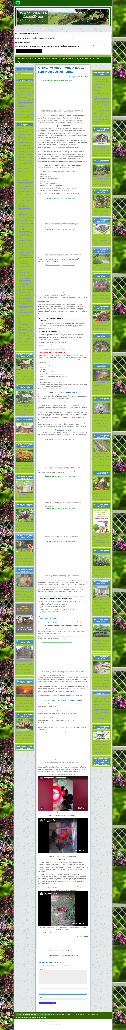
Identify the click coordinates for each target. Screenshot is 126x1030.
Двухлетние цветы (22, 324)
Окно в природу (22, 180)
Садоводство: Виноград (24, 273)
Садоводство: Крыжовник (25, 283)
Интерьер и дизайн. (98, 599)
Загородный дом (22, 146)
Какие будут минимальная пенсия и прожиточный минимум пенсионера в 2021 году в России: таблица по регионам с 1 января (101, 715)
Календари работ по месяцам (25, 175)
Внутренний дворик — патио (25, 188)
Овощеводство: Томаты (24, 249)
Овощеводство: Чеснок (24, 251)
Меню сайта (21, 203)
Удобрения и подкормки (24, 301)
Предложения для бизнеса (24, 208)
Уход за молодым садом (25, 266)
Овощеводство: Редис (24, 243)
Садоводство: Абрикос (24, 270)
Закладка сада (23, 264)
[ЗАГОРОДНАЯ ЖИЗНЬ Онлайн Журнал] (25, 2)
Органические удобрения (25, 303)
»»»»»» (85, 161)
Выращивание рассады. (102, 567)
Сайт (40, 997)
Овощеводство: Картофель (25, 235)
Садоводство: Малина (24, 284)
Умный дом (20, 309)
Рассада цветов (22, 329)
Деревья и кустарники (23, 194)
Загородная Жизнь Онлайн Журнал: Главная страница (35, 59)
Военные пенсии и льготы (25, 344)
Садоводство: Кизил (24, 278)
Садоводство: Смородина (25, 292)
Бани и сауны (21, 128)
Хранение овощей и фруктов (26, 257)
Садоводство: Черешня (24, 295)
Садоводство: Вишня (24, 275)
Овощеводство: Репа (24, 246)
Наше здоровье (21, 205)
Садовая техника (22, 260)
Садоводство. (99, 293)
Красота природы (68, 59)
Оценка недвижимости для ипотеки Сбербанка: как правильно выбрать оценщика (102, 112)
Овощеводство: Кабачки (25, 232)
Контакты (44, 62)
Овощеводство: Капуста (24, 234)
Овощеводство (22, 214)
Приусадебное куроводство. (23, 732)
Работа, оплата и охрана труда (25, 345)
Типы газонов (21, 137)
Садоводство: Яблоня (24, 296)
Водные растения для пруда (25, 191)
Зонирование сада (22, 195)
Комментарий (42, 969)
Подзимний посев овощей (25, 252)
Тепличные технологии (25, 255)
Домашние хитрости (23, 145)
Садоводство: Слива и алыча (26, 289)
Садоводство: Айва (23, 272)
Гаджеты (20, 310)
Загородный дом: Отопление (25, 157)
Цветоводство (21, 322)
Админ (86, 936)
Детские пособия (22, 333)
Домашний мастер (22, 143)
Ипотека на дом (57, 59)
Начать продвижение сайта (29, 50)
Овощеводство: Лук (23, 238)
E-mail (41, 992)
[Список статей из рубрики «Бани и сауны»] (24, 428)
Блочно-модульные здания (25, 163)
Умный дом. (96, 741)
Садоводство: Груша (24, 277)
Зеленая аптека (22, 206)
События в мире (22, 304)
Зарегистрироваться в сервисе (48, 618)
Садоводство (21, 261)
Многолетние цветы (23, 326)
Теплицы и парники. (24, 405)
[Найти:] (24, 73)
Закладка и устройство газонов (25, 131)
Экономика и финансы (23, 349)
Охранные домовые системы (25, 312)
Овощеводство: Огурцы (24, 241)
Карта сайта (37, 62)
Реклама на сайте (94, 59)
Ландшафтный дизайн (23, 186)
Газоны (19, 130)
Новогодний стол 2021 (81, 59)
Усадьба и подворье (22, 315)
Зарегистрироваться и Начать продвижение (52, 352)
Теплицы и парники (23, 254)
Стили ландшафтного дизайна (25, 197)
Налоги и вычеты (22, 339)
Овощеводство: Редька (24, 244)
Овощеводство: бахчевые (25, 226)
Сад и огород (21, 209)
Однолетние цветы (22, 327)
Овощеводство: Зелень (24, 231)
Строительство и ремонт (25, 62)
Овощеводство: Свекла (24, 247)
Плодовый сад (22, 263)
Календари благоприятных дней (25, 172)
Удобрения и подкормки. (25, 588)
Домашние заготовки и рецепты (25, 139)
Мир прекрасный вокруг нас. (23, 698)
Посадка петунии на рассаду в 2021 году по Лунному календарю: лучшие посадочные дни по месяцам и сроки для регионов (25, 109)
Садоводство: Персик (24, 287)
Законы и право (22, 335)
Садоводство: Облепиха (25, 286)
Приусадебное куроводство (25, 316)
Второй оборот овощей (24, 215)
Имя (40, 986)
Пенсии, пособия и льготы (24, 341)
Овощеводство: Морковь (25, 240)
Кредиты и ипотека (22, 338)
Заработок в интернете (23, 336)
